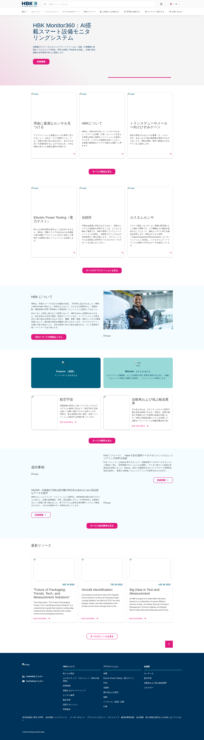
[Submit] (45, 4)
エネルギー (148, 688)
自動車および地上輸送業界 (155, 683)
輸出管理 (66, 700)
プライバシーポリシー (96, 717)
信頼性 (106, 688)
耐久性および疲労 (111, 692)
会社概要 (140, 717)
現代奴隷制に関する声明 (32, 717)
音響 (105, 673)
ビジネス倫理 (68, 695)
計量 (105, 706)
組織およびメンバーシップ (74, 690)
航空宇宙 (148, 678)
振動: (105, 697)
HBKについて (69, 667)
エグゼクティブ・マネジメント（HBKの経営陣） (81, 679)
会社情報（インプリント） (56, 717)
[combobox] (98, 4)
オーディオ (148, 673)
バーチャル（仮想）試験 (113, 702)
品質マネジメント (70, 705)
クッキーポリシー (77, 717)
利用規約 (66, 709)
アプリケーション (111, 667)
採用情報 (66, 686)
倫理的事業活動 (127, 717)
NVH (105, 683)
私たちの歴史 (68, 673)
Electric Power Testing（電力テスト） (119, 678)
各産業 (147, 667)
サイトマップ (113, 717)
